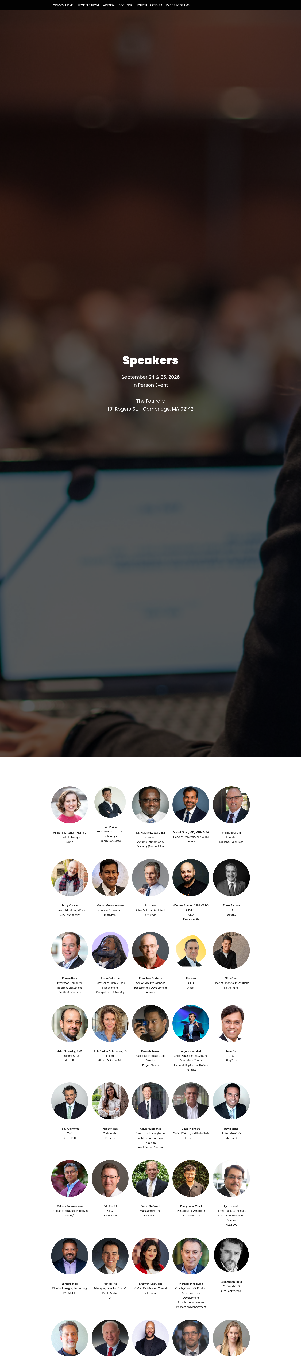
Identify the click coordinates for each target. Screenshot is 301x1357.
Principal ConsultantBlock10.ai (110, 910)
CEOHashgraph (110, 1210)
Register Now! (88, 5)
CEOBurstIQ (231, 910)
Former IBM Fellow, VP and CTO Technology (69, 910)
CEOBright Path (69, 1133)
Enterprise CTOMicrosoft (231, 1133)
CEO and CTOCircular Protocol (231, 1286)
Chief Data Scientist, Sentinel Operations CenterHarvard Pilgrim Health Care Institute (191, 1060)
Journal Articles (149, 5)
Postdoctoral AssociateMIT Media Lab (191, 1210)
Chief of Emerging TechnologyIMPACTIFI (69, 1288)
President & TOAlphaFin (69, 1055)
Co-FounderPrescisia (110, 1133)
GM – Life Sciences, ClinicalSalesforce (150, 1288)
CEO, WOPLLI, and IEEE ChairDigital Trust (191, 1133)
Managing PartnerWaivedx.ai (150, 1210)
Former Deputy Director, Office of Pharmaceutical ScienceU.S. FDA (231, 1215)
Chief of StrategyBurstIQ (69, 837)
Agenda (109, 5)
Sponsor (125, 5)
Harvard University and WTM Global (191, 836)
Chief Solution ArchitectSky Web (150, 910)
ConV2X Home (63, 5)
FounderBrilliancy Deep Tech (231, 837)
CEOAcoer (191, 982)
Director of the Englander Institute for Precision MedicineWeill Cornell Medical (150, 1138)
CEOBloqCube (231, 1055)
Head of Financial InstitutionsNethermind (231, 982)
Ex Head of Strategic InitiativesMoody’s (69, 1210)
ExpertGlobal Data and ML (110, 1055)
